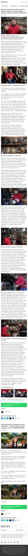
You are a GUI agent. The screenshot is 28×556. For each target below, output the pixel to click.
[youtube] (18, 542)
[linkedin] (13, 418)
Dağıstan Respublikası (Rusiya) (15, 399)
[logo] (4, 2)
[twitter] (10, 418)
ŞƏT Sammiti (14, 6)
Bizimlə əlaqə (19, 530)
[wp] (5, 418)
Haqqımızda (4, 530)
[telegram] (8, 418)
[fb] (2, 418)
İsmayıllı (4, 399)
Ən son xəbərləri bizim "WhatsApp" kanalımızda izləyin (12, 405)
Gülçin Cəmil (7, 411)
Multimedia (3, 15)
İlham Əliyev (5, 6)
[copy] (18, 418)
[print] (16, 418)
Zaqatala (4, 501)
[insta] (5, 542)
